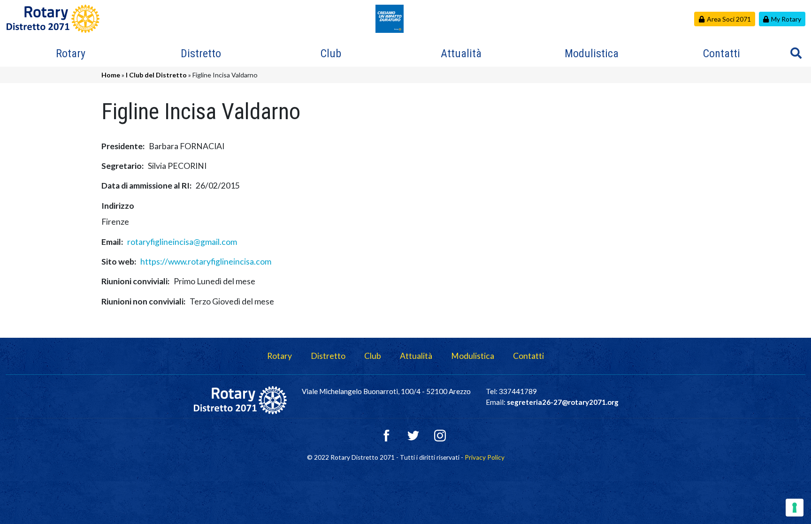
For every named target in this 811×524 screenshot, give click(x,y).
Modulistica (592, 53)
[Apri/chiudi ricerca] (796, 53)
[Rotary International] (389, 18)
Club (331, 53)
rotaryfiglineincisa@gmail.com (182, 242)
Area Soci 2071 (729, 19)
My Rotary (786, 19)
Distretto (201, 53)
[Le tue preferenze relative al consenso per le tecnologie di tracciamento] (794, 507)
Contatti (721, 53)
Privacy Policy (485, 457)
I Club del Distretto (156, 75)
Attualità (461, 53)
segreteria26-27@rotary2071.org (563, 402)
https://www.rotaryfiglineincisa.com (205, 261)
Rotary (70, 53)
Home (110, 75)
